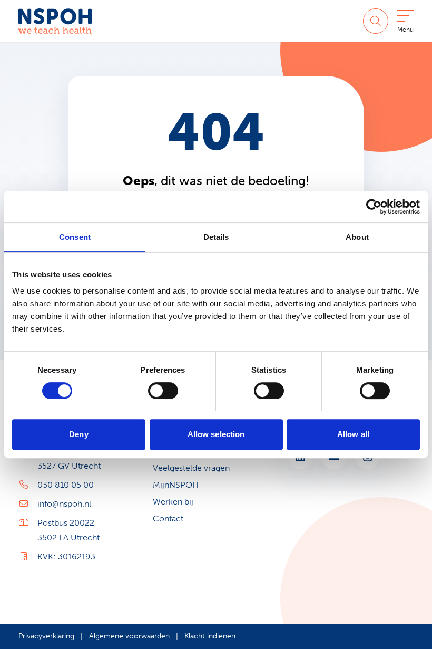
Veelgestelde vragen (191, 468)
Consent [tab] (75, 237)
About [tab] (357, 237)
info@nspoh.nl (64, 504)
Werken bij (173, 502)
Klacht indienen (209, 636)
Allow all (353, 434)
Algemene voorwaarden (129, 636)
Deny (78, 434)
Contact (168, 519)
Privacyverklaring (46, 636)
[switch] (163, 390)
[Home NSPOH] (55, 21)
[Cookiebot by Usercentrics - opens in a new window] (374, 207)
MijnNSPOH (176, 485)
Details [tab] (216, 237)
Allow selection (216, 434)
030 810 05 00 (65, 485)
